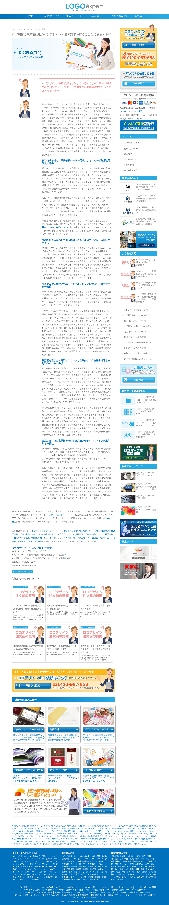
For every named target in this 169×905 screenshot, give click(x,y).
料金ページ (47, 227)
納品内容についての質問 (135, 332)
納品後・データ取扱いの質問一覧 (94, 538)
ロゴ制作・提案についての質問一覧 (38, 534)
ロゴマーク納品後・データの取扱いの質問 (35, 892)
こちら (66, 555)
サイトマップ (140, 895)
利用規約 (109, 895)
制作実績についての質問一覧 (100, 534)
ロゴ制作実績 (130, 159)
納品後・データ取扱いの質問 (137, 353)
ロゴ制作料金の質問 (32, 890)
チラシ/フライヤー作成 (117, 892)
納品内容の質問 (83, 890)
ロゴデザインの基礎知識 (85, 887)
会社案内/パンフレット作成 (139, 892)
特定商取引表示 (131, 170)
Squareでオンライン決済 (131, 111)
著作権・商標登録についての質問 (139, 359)
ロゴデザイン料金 (132, 143)
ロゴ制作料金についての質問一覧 (76, 531)
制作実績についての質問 (135, 337)
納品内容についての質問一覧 (70, 534)
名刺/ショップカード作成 (86, 892)
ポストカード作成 (21, 895)
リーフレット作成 (37, 895)
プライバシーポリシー (124, 895)
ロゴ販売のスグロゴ (69, 895)
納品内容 (128, 154)
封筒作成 (102, 892)
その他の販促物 (53, 895)
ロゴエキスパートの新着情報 (84, 898)
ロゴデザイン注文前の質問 (23, 572)
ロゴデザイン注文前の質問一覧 (58, 515)
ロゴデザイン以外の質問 (135, 348)
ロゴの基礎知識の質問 (115, 890)
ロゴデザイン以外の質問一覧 (62, 538)
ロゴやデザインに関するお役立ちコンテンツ (115, 887)
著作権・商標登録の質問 (64, 892)
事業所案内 (129, 165)
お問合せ (151, 895)
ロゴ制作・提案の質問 (65, 890)
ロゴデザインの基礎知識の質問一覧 (30, 538)
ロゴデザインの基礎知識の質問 (138, 342)
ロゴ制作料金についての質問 (137, 315)
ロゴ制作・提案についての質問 (138, 326)
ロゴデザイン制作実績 (64, 887)
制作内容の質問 (48, 890)
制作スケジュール (132, 149)
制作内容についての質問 (135, 321)
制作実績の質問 (98, 890)
